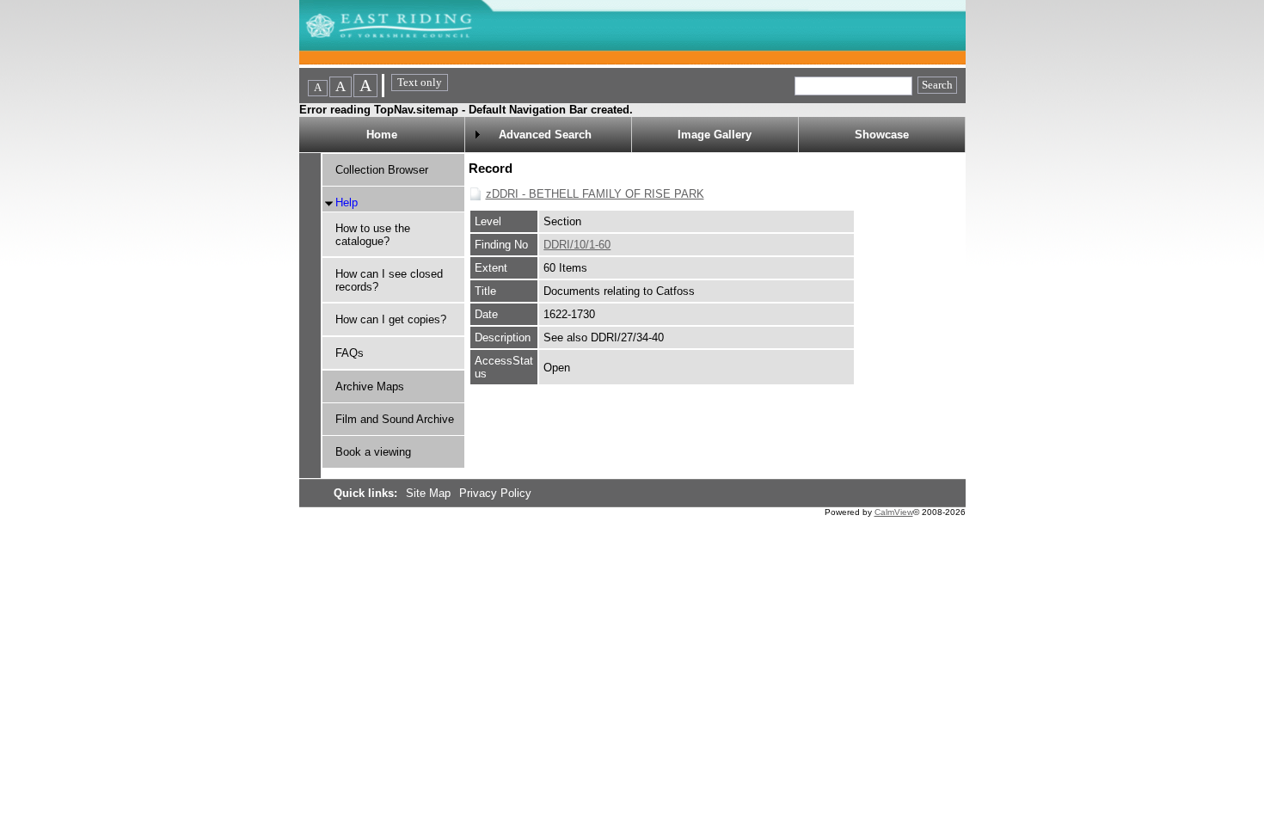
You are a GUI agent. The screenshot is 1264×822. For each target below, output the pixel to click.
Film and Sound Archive (394, 419)
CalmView (893, 512)
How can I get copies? (390, 319)
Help (346, 202)
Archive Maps (369, 386)
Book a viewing (373, 451)
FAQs (349, 353)
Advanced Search (545, 134)
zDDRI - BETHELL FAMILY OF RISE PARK (595, 193)
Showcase (882, 134)
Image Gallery (715, 134)
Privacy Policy (495, 493)
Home (381, 134)
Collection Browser (381, 169)
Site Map (430, 493)
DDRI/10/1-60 (577, 244)
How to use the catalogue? (372, 235)
